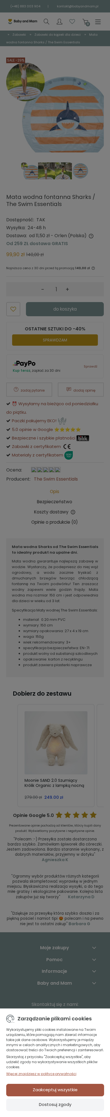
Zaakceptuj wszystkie (55, 1090)
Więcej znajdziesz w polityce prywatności (41, 1073)
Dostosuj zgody (55, 1104)
